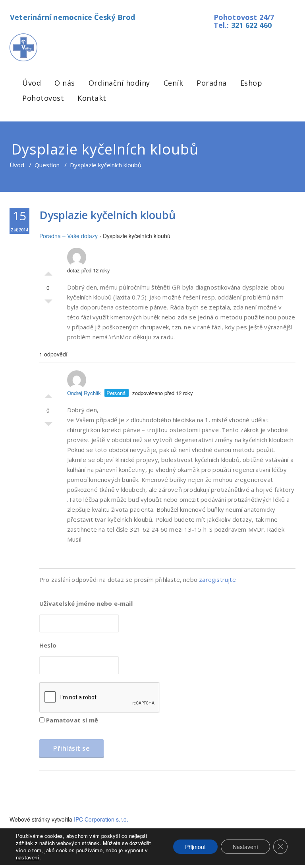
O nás (64, 83)
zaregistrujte (217, 579)
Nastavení (245, 847)
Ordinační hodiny (119, 83)
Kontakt (91, 98)
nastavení (27, 857)
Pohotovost (43, 98)
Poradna (212, 83)
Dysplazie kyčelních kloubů (107, 214)
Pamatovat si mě (71, 720)
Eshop (251, 83)
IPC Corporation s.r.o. (101, 819)
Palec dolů (48, 303)
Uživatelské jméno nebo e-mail (86, 603)
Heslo (47, 645)
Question (47, 165)
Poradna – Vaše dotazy (68, 236)
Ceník (173, 83)
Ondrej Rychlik (84, 393)
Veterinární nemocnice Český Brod (72, 17)
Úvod (31, 83)
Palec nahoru (48, 272)
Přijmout (195, 847)
